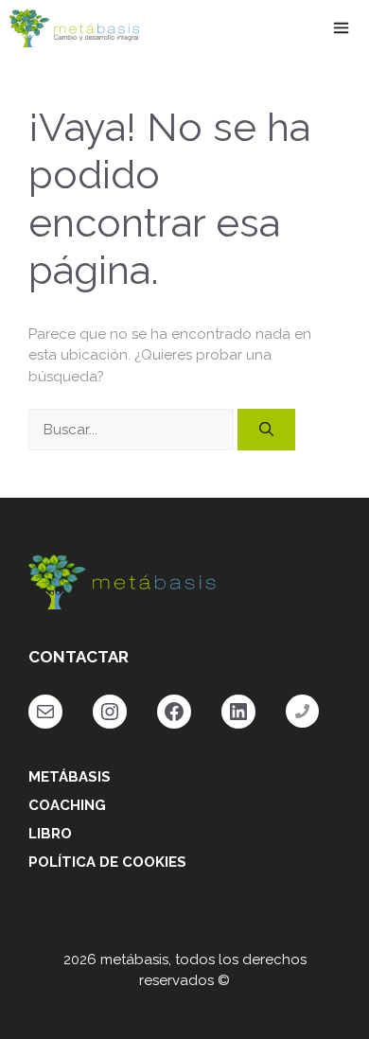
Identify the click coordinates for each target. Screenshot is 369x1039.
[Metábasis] (74, 28)
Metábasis (69, 776)
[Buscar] (266, 430)
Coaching (67, 805)
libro (50, 833)
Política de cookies (107, 862)
